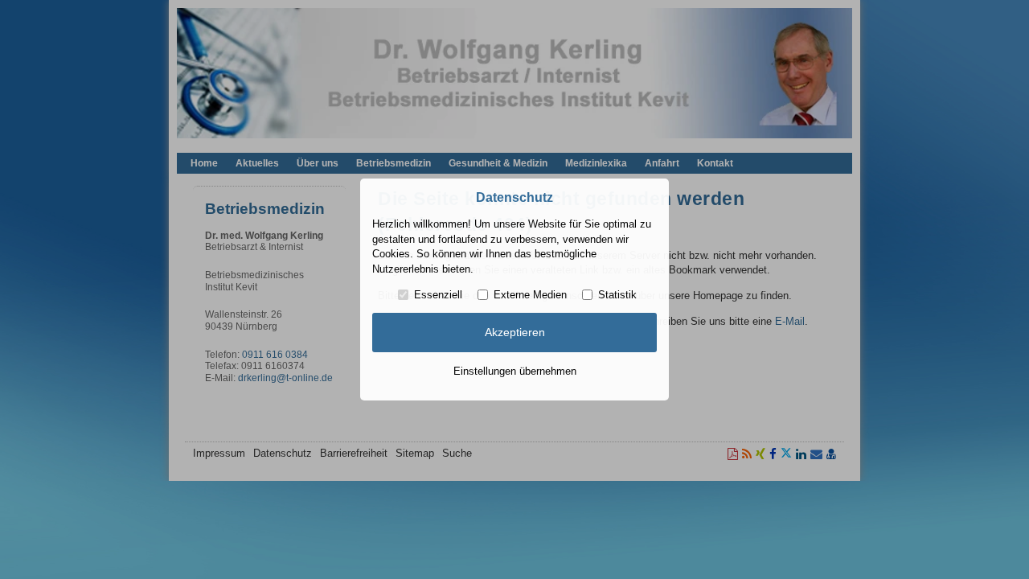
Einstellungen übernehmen (514, 371)
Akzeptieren (515, 332)
